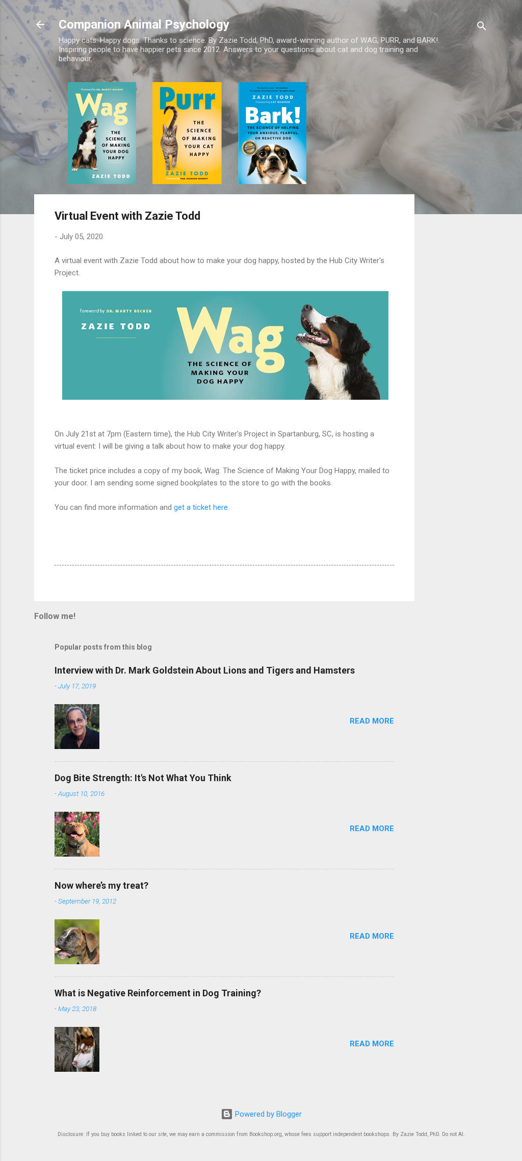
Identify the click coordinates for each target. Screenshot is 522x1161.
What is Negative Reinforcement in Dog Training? (158, 993)
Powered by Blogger (267, 1114)
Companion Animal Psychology (144, 24)
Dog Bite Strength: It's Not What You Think (143, 777)
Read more (372, 721)
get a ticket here (201, 507)
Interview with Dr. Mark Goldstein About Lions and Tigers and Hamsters (205, 670)
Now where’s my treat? (101, 885)
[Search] (482, 27)
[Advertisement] (455, 235)
